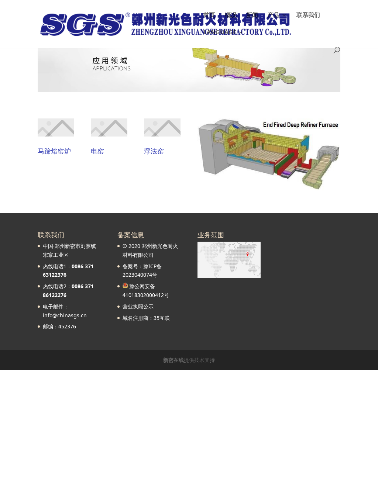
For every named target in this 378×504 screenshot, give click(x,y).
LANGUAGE (219, 33)
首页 (209, 15)
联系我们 (308, 15)
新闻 (252, 15)
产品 (273, 15)
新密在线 (173, 359)
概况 (231, 15)
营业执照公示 (138, 306)
